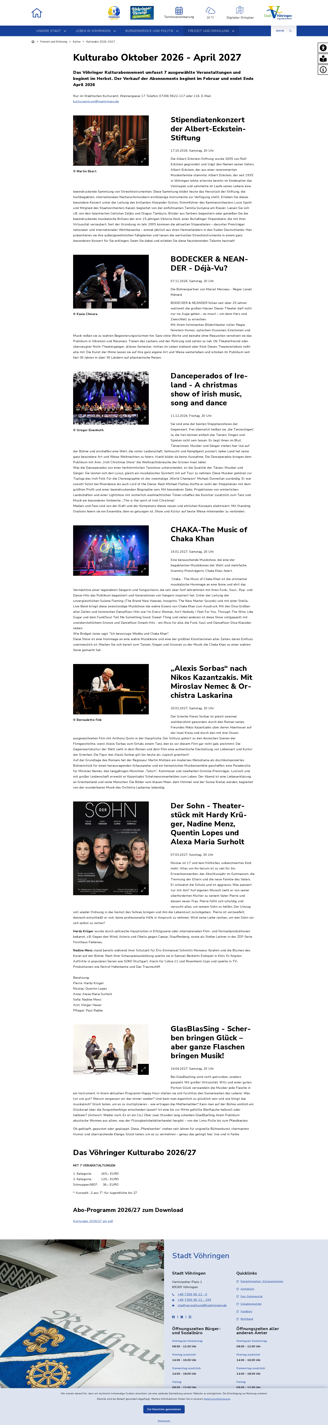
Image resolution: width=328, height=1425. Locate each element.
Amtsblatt (247, 1289)
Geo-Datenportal (252, 1296)
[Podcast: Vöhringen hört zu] (114, 13)
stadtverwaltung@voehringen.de (202, 1305)
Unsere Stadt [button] (48, 31)
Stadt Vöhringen (200, 1256)
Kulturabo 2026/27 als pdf (93, 1221)
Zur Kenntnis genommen (164, 1409)
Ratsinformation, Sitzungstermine (262, 1281)
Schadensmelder (251, 1304)
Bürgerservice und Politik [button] (149, 31)
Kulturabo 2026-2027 (100, 42)
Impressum (164, 1420)
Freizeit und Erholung (53, 42)
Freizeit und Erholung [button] (208, 31)
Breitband (247, 1319)
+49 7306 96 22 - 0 (192, 1294)
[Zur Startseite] (33, 42)
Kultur (77, 42)
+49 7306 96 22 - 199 (194, 1300)
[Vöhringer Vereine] (142, 13)
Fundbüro (246, 1311)
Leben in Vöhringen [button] (93, 31)
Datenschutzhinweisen (217, 1399)
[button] (323, 48)
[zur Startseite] (36, 13)
